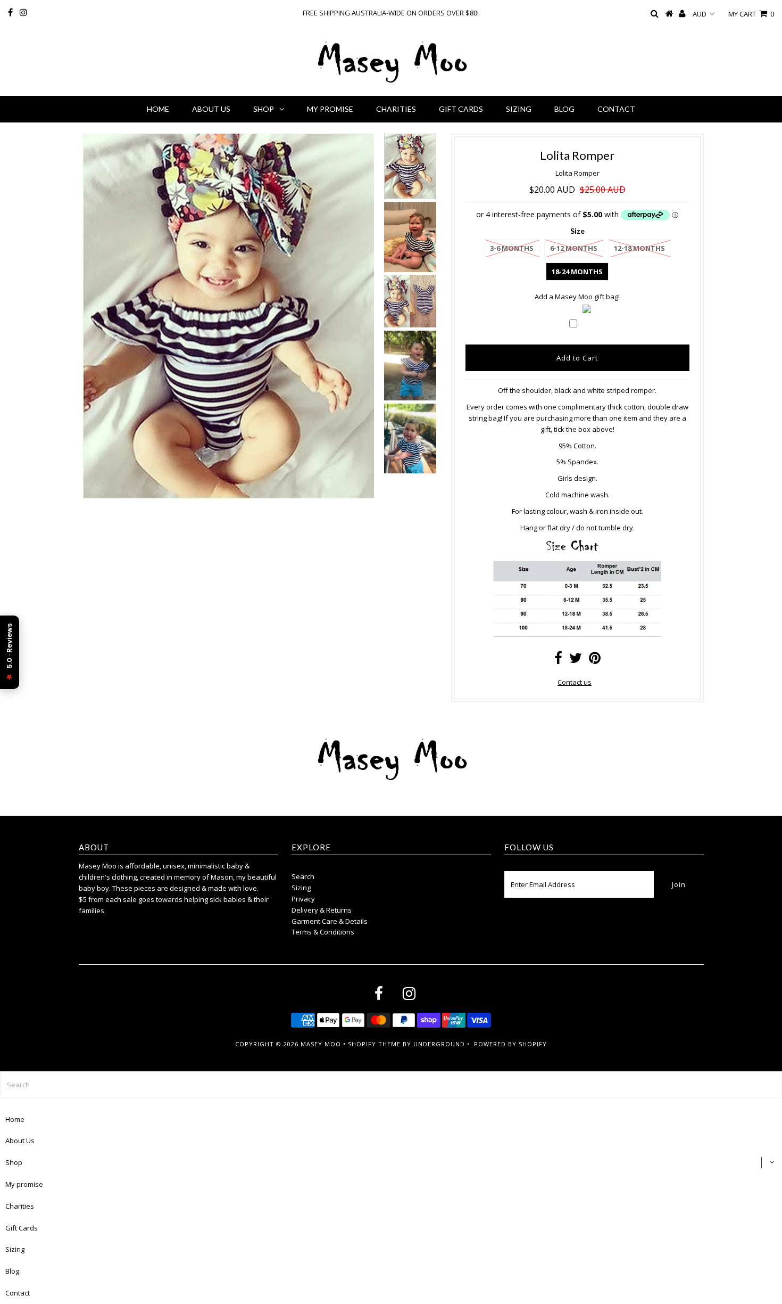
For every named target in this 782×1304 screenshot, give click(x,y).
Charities (396, 108)
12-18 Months (639, 248)
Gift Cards (461, 108)
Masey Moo (321, 1044)
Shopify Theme (374, 1044)
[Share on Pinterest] (595, 660)
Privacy (303, 899)
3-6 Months (512, 248)
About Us (211, 108)
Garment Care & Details (330, 921)
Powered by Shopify (510, 1044)
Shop (263, 108)
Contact (616, 108)
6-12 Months (573, 248)
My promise (330, 108)
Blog (564, 108)
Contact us (575, 682)
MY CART (751, 14)
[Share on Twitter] (575, 660)
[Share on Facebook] (558, 660)
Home (158, 108)
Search (303, 876)
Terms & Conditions (323, 932)
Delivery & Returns (322, 910)
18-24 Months (577, 271)
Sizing (518, 108)
